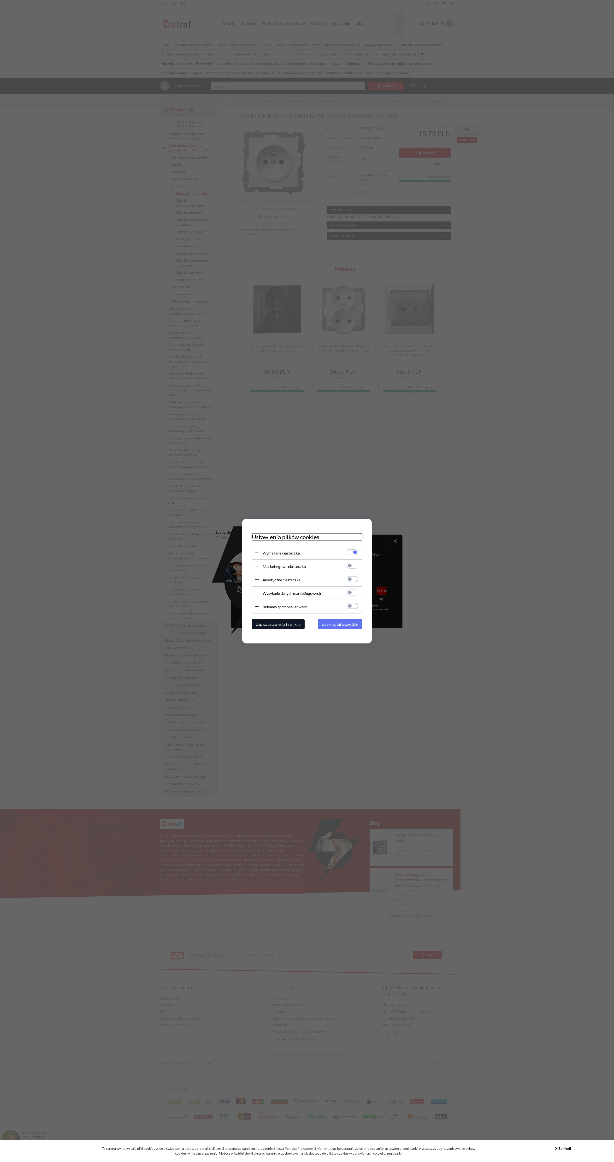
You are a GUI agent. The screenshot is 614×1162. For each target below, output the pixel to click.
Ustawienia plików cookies (285, 536)
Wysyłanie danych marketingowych (292, 593)
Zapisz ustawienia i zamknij (278, 624)
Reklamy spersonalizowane (285, 606)
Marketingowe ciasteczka (284, 566)
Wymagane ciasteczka (281, 552)
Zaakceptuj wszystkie (340, 624)
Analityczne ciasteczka (282, 579)
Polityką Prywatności (300, 1148)
